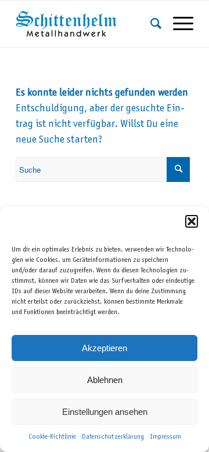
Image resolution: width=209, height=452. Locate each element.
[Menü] (177, 24)
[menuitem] (150, 24)
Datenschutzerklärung (113, 436)
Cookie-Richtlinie (52, 436)
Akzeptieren (104, 348)
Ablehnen (104, 380)
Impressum (165, 436)
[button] (191, 221)
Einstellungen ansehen (104, 412)
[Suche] (150, 24)
